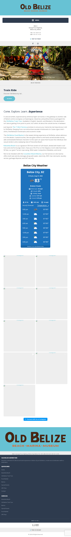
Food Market (4, 479)
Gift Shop (3, 488)
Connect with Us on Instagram (36, 419)
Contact (3, 491)
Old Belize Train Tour (7, 476)
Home (3, 470)
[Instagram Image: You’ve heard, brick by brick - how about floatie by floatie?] (19, 303)
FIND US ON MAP (36, 530)
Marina (3, 482)
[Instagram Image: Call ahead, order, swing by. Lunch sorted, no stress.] (51, 271)
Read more (10, 98)
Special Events (5, 485)
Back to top (35, 520)
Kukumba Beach (5, 473)
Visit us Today (36, 39)
